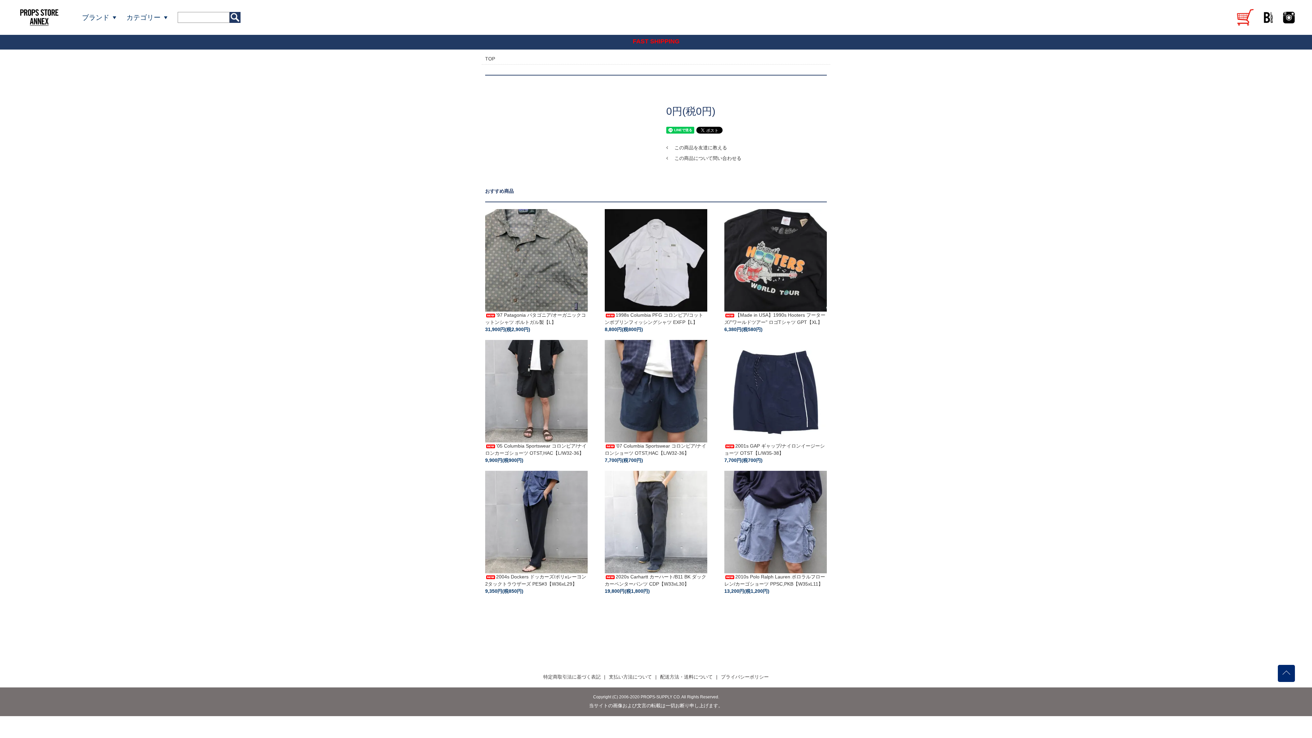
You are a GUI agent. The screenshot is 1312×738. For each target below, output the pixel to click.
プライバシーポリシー (745, 677)
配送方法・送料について (686, 677)
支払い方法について (630, 677)
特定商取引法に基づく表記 (572, 677)
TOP (490, 59)
